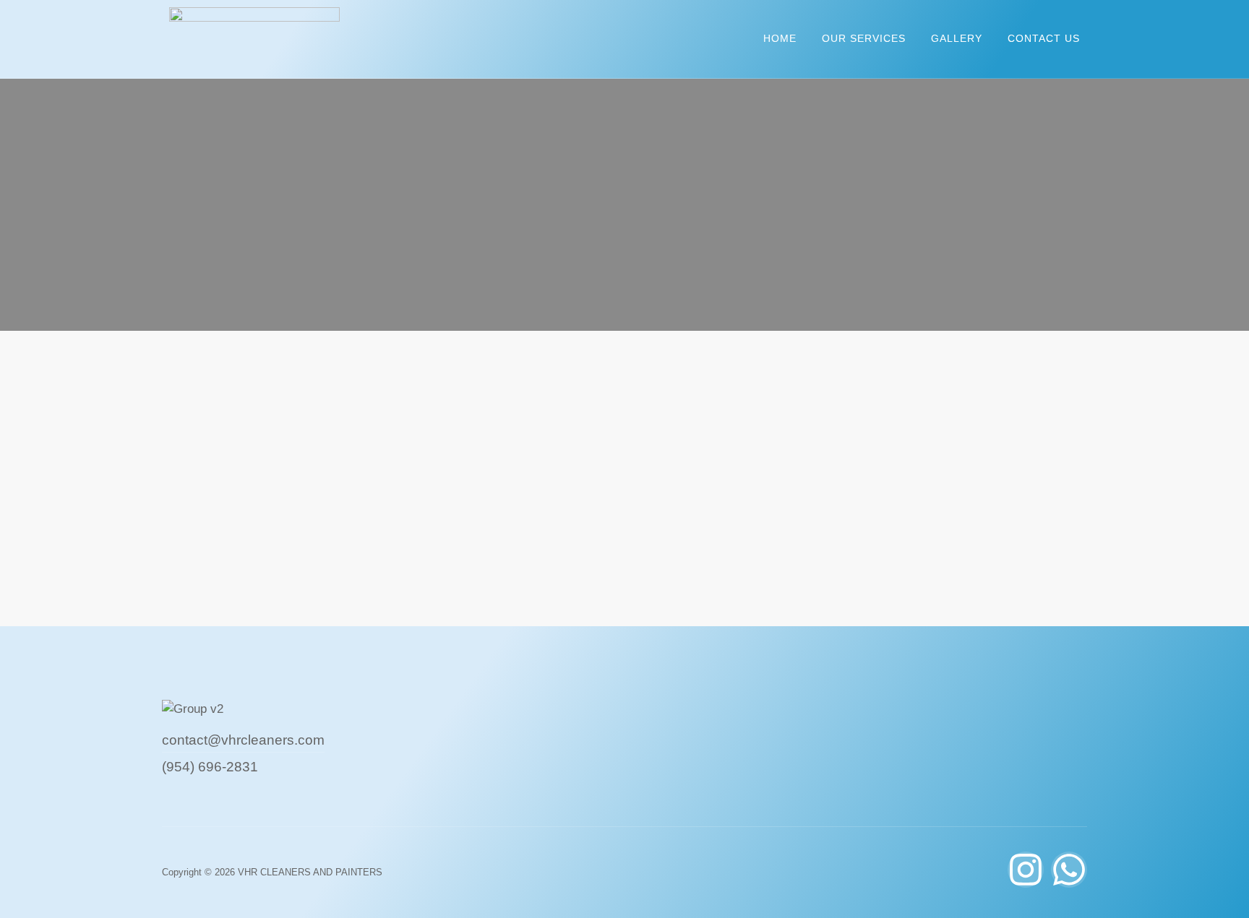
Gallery (956, 38)
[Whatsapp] (1069, 870)
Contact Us (1044, 38)
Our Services (864, 38)
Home (780, 38)
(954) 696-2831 (210, 766)
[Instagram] (1026, 870)
